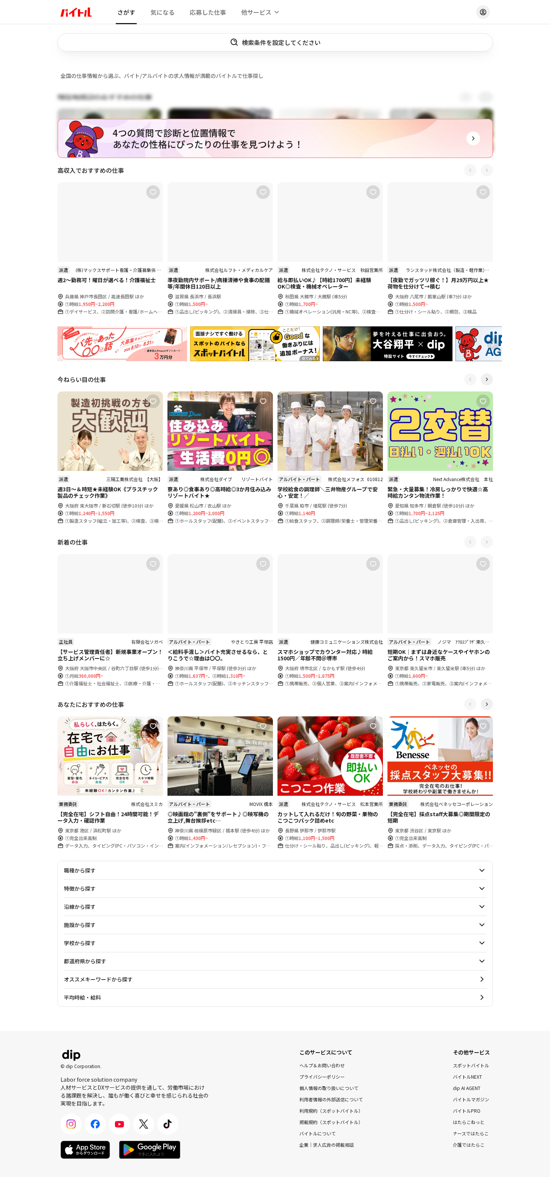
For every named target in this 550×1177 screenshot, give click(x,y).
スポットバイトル (471, 1065)
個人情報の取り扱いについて (328, 1088)
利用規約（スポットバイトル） (331, 1110)
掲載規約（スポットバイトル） (331, 1122)
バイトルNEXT (467, 1076)
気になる (162, 12)
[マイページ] (483, 12)
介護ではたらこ (469, 1144)
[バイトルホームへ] (75, 12)
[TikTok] (167, 1124)
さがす (126, 12)
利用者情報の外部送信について (331, 1099)
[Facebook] (95, 1124)
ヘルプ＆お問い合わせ (322, 1065)
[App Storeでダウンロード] (85, 1150)
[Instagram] (71, 1124)
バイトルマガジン (471, 1099)
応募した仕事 (208, 12)
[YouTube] (119, 1124)
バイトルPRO (466, 1110)
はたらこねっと (469, 1122)
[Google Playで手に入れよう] (149, 1150)
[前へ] (470, 170)
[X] (143, 1124)
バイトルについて (317, 1133)
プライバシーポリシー (322, 1076)
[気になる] (153, 192)
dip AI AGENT (466, 1088)
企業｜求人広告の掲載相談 (326, 1144)
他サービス (256, 12)
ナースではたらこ (471, 1133)
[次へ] (487, 170)
